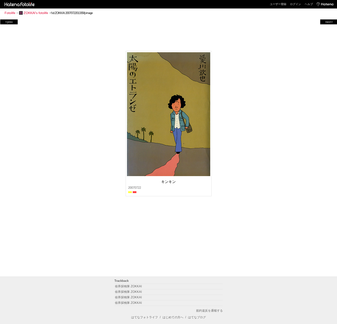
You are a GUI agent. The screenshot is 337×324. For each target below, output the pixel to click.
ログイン (295, 4)
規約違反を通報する (209, 310)
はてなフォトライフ (144, 317)
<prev (9, 22)
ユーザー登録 (278, 4)
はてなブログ (197, 317)
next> (329, 22)
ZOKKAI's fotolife (36, 13)
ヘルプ (309, 4)
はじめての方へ (173, 317)
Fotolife (10, 13)
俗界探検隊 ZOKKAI (128, 286)
